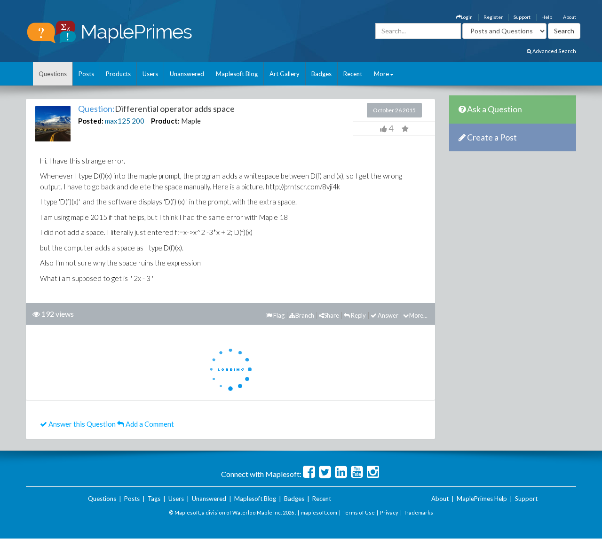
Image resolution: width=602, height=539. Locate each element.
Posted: (90, 121)
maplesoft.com (319, 512)
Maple (191, 121)
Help (546, 17)
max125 (117, 121)
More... (418, 315)
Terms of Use (358, 512)
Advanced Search (553, 51)
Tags (154, 498)
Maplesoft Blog (237, 74)
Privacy (389, 512)
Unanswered (187, 74)
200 (138, 121)
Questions (53, 74)
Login (467, 17)
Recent (352, 74)
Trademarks (418, 512)
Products (118, 74)
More (381, 74)
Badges (321, 74)
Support (522, 17)
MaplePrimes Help (482, 498)
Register (493, 17)
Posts (86, 74)
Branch (304, 315)
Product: (165, 121)
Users (150, 74)
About (569, 17)
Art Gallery (284, 74)
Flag (278, 315)
